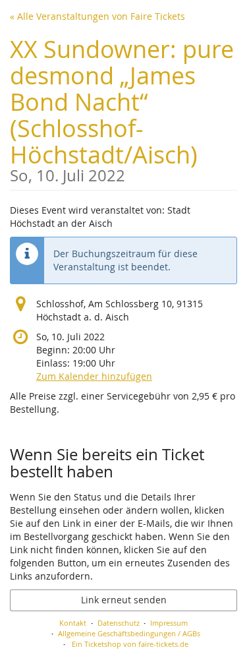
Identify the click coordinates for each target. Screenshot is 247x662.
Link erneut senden (124, 599)
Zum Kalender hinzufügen (94, 376)
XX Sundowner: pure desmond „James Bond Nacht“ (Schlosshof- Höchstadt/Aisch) (122, 108)
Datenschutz (118, 623)
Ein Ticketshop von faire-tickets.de (130, 644)
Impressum (169, 623)
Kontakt (72, 623)
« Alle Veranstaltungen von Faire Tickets (97, 16)
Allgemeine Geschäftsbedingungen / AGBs (129, 633)
